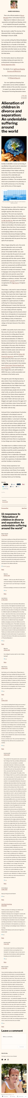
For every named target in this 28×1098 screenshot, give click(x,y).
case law (12, 280)
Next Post (24, 508)
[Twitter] (5, 1059)
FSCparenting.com (14, 78)
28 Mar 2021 (7, 575)
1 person (8, 566)
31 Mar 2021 (7, 754)
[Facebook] (2, 1059)
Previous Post (4, 508)
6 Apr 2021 (4, 905)
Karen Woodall (14, 11)
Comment (21, 1046)
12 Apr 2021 (4, 968)
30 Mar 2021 (4, 700)
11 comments (24, 98)
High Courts (15, 283)
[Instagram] (8, 1059)
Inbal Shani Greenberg (6, 904)
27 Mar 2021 (4, 535)
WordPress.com (10, 1094)
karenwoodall (5, 501)
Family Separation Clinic (8, 64)
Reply (2, 569)
